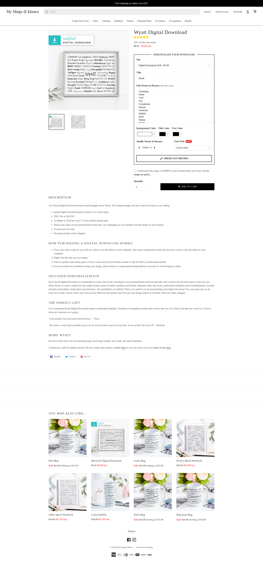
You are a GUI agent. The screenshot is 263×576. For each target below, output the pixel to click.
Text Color (177, 128)
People (188, 21)
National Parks (144, 21)
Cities (95, 21)
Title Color (163, 128)
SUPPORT (237, 12)
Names (130, 21)
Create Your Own (80, 21)
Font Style (182, 141)
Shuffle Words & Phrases (149, 141)
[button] (141, 37)
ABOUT (207, 12)
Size (138, 59)
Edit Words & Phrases (154, 85)
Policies (131, 531)
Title (138, 72)
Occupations (175, 21)
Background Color (146, 128)
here (124, 347)
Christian (106, 21)
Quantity (138, 181)
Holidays (118, 21)
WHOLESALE (222, 12)
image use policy (142, 174)
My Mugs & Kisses (125, 547)
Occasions (160, 21)
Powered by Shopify (145, 547)
